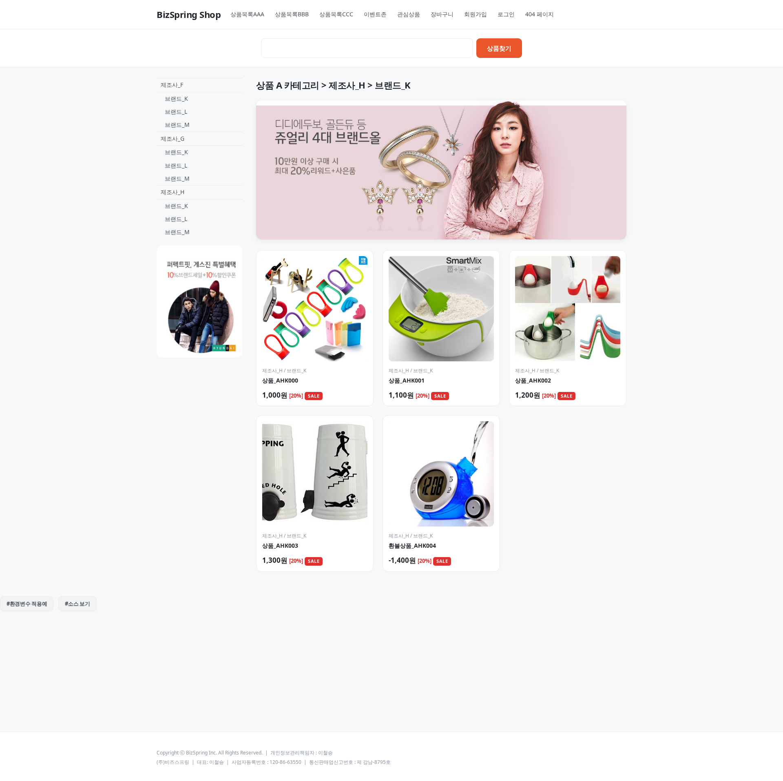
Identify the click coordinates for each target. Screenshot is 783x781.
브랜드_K (176, 98)
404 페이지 (539, 14)
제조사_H (172, 192)
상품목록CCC (336, 14)
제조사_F (172, 84)
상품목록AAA (247, 14)
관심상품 (408, 14)
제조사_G (172, 138)
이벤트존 (375, 14)
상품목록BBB (292, 14)
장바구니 (442, 14)
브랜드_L (176, 111)
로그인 (506, 14)
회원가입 (475, 14)
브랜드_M (177, 124)
